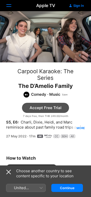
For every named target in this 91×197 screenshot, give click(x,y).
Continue (67, 188)
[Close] (8, 172)
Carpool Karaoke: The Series (45, 74)
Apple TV (45, 5)
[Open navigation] (11, 5)
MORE (81, 128)
